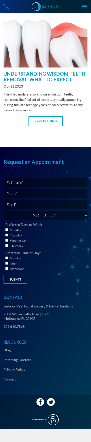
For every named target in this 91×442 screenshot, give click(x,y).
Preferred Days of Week (24, 224)
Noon (13, 263)
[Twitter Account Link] (51, 402)
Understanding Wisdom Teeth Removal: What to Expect (44, 76)
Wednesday (18, 240)
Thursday (16, 246)
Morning (15, 258)
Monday (15, 230)
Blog (7, 350)
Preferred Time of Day (23, 253)
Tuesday (16, 235)
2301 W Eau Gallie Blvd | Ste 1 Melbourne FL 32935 (26, 316)
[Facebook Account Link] (40, 402)
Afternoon (17, 269)
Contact (10, 379)
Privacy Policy (14, 369)
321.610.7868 (14, 326)
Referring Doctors (17, 360)
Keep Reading (45, 121)
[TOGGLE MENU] (84, 6)
